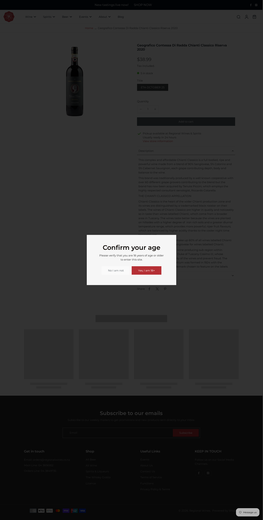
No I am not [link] (116, 270)
